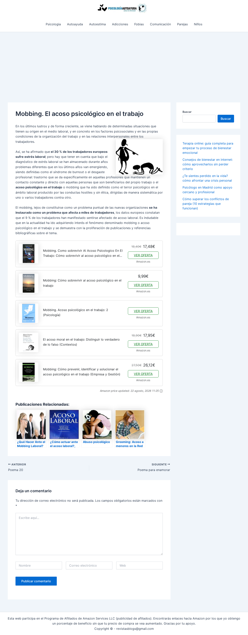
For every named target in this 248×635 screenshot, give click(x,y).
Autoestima (97, 24)
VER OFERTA (143, 255)
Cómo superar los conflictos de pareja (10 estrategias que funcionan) (206, 203)
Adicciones (120, 24)
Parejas (182, 24)
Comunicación (160, 24)
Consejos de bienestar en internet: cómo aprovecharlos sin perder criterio (208, 164)
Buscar (187, 111)
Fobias (139, 24)
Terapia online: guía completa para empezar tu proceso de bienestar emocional (208, 148)
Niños (198, 24)
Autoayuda (75, 24)
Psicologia (53, 24)
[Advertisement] (124, 61)
